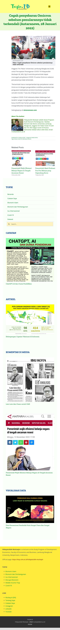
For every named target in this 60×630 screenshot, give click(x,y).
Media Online (34, 137)
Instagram (9, 606)
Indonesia (24, 139)
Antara (15, 139)
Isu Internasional (11, 577)
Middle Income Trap (12, 583)
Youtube (8, 612)
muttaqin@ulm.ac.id (39, 622)
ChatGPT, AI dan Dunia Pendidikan (19, 284)
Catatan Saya (10, 603)
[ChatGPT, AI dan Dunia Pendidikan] (30, 259)
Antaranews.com (30, 110)
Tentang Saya (10, 600)
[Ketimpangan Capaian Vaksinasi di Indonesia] (30, 319)
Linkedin (8, 609)
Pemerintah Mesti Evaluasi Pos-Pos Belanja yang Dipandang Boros (45, 158)
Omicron (29, 139)
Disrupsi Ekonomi (11, 580)
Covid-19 (20, 139)
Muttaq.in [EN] (10, 597)
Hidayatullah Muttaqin (21, 622)
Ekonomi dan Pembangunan (15, 574)
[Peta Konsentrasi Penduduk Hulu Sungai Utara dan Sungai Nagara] (30, 509)
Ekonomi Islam (10, 571)
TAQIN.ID (30, 619)
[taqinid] (20, 2)
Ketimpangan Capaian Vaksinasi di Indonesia (22, 337)
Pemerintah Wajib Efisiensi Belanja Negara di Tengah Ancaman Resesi (21, 158)
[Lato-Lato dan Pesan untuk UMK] (30, 379)
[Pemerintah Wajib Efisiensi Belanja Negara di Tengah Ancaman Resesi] (30, 441)
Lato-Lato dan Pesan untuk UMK (18, 404)
